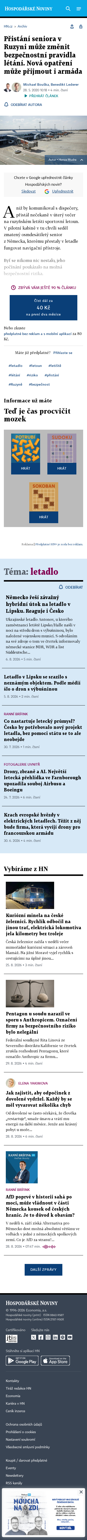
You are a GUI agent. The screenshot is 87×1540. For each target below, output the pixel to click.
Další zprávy (43, 1269)
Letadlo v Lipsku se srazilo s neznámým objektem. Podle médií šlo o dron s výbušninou (42, 683)
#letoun (35, 365)
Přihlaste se (62, 353)
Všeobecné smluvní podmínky (28, 1447)
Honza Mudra (67, 159)
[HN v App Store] (55, 1360)
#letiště (55, 365)
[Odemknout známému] (80, 26)
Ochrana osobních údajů (24, 1424)
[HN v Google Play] (22, 1360)
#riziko (32, 375)
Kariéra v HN (15, 1403)
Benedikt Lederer (65, 84)
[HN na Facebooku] (40, 1337)
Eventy (11, 1468)
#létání (14, 375)
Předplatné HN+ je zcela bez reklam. (59, 544)
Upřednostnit (62, 191)
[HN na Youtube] (69, 1337)
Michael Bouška (36, 84)
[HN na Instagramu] (48, 1337)
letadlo (44, 572)
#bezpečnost (39, 384)
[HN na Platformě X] (33, 1337)
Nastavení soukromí (20, 1439)
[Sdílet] (72, 26)
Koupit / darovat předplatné (26, 1460)
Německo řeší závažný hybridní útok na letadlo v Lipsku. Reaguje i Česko (38, 604)
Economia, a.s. (36, 1310)
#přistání (52, 375)
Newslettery (14, 1475)
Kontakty (12, 1381)
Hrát (25, 468)
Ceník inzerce (15, 1411)
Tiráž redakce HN (18, 1388)
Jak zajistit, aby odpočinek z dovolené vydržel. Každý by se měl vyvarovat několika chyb (39, 1099)
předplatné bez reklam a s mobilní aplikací (38, 334)
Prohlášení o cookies (21, 1432)
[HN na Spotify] (62, 1337)
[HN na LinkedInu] (55, 1337)
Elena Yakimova (33, 1083)
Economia (13, 1396)
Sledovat (29, 191)
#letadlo (15, 365)
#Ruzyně (15, 384)
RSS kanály (14, 1483)
